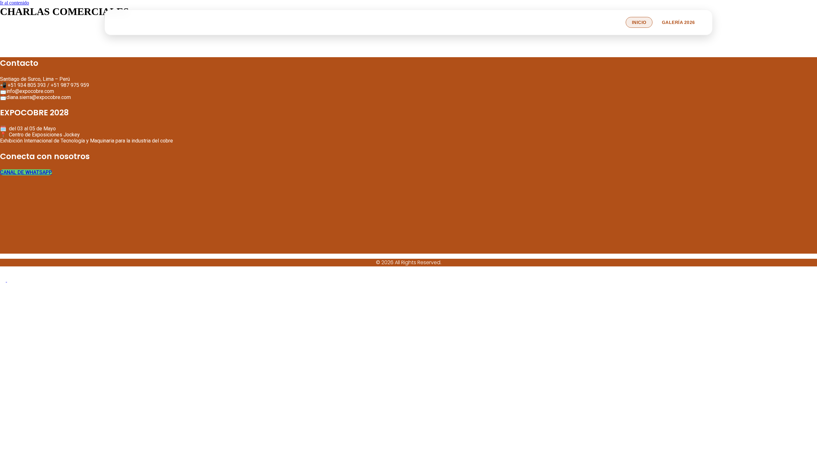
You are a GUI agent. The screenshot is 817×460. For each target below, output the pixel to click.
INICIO (639, 22)
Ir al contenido (14, 2)
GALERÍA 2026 (678, 22)
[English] (3, 280)
